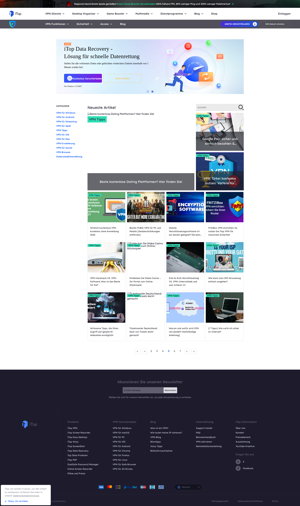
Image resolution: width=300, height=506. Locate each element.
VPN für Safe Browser (124, 464)
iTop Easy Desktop (77, 437)
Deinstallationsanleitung (209, 446)
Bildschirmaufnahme (161, 450)
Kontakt (240, 432)
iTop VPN (72, 428)
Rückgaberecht (220, 501)
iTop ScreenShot (76, 446)
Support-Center (204, 428)
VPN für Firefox (121, 455)
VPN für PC (119, 437)
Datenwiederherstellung (69, 156)
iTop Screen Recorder (79, 432)
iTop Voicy (73, 441)
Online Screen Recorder (80, 469)
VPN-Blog (155, 437)
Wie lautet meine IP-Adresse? (166, 432)
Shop (214, 13)
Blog (123, 24)
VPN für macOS (121, 432)
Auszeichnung (243, 441)
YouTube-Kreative (245, 446)
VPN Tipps (61, 130)
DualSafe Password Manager (83, 464)
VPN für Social (64, 147)
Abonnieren (170, 390)
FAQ (198, 432)
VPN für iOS (62, 134)
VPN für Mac (63, 139)
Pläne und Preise (76, 473)
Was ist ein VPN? (159, 428)
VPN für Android (65, 117)
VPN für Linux (120, 459)
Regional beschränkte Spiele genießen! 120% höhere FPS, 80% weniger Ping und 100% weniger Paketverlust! (152, 4)
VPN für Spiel (63, 126)
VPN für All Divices (123, 469)
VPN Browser (63, 152)
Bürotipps (155, 441)
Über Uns (240, 428)
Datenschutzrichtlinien (250, 501)
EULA (275, 501)
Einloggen (284, 13)
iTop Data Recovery (78, 450)
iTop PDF (72, 459)
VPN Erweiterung (65, 143)
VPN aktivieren (204, 441)
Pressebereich (243, 437)
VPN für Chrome (121, 450)
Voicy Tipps (156, 446)
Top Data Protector (78, 455)
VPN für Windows (65, 112)
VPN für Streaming (66, 121)
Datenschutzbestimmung (26, 495)
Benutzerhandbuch (206, 437)
